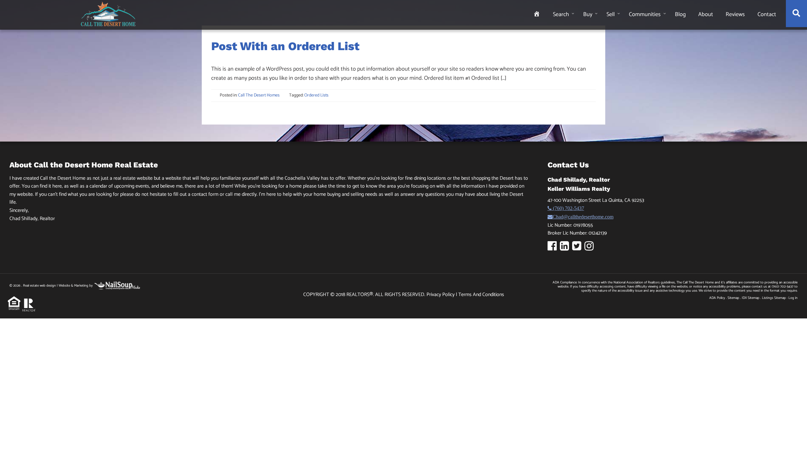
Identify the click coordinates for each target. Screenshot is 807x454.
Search (561, 14)
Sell (611, 14)
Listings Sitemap (774, 298)
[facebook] (554, 248)
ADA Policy (717, 298)
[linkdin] (566, 248)
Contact (767, 14)
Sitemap (733, 298)
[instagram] (590, 248)
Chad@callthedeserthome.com (583, 216)
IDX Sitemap (750, 298)
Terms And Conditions (481, 294)
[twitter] (578, 248)
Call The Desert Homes (259, 95)
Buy (587, 14)
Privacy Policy (441, 294)
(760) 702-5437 (568, 208)
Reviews (735, 14)
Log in (793, 298)
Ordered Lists (316, 95)
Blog (680, 14)
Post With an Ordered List (285, 46)
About (705, 14)
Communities (645, 14)
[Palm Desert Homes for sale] (108, 14)
